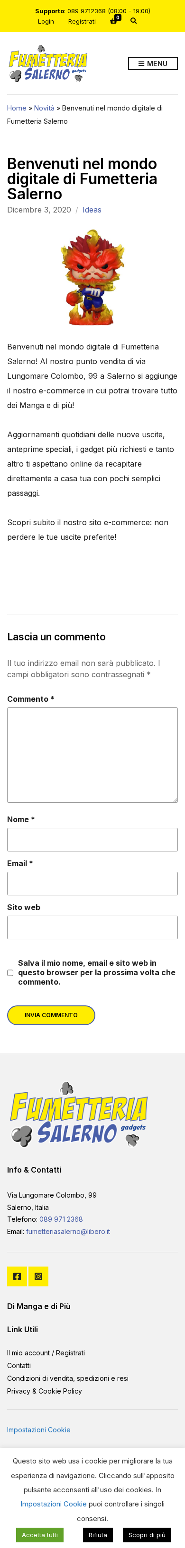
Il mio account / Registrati (46, 1353)
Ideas (92, 209)
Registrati (82, 21)
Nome (21, 819)
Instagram (38, 1276)
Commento (31, 699)
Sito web (23, 907)
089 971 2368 (61, 1219)
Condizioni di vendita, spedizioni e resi (68, 1378)
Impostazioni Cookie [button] (39, 1430)
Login (46, 21)
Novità (44, 108)
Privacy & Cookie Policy (44, 1391)
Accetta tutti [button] (40, 1535)
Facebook (17, 1276)
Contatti (19, 1365)
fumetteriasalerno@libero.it (68, 1231)
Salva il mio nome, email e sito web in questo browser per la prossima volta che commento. (97, 972)
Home (17, 108)
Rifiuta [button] (98, 1535)
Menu (156, 64)
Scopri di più (147, 1535)
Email (20, 863)
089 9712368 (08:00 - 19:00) (108, 11)
